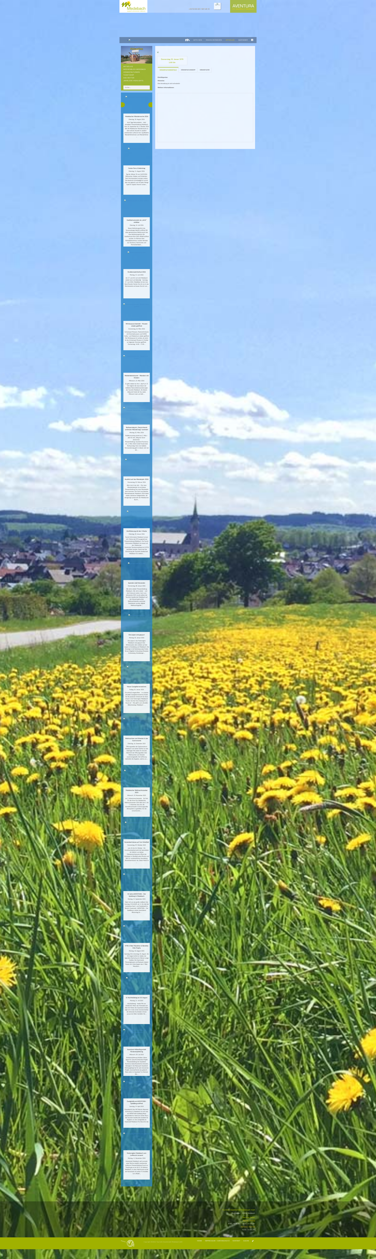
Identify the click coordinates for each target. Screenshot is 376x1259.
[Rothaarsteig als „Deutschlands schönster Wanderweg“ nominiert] (136, 416)
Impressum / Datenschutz (217, 1241)
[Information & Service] (251, 40)
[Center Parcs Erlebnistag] (136, 156)
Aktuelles (230, 40)
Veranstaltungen (131, 72)
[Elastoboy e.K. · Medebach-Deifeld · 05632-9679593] (128, 1243)
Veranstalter (205, 70)
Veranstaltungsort (188, 70)
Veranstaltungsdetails (168, 70)
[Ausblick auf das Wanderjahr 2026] (136, 467)
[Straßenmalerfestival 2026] (136, 260)
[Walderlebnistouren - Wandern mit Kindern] (136, 364)
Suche (246, 1241)
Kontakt (236, 1241)
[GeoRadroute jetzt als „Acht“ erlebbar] (136, 208)
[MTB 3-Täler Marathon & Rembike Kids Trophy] (136, 934)
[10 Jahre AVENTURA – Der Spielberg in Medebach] (136, 882)
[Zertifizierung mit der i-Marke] (136, 519)
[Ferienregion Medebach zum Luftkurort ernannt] (136, 1141)
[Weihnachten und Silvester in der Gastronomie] (136, 727)
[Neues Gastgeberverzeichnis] (136, 675)
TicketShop (128, 75)
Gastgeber (243, 40)
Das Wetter (128, 78)
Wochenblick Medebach (134, 69)
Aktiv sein (197, 40)
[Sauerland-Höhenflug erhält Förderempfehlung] (136, 1038)
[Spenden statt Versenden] (136, 571)
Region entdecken (214, 40)
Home (199, 1241)
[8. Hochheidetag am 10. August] (136, 986)
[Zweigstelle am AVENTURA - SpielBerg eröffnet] (136, 1089)
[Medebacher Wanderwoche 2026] (136, 105)
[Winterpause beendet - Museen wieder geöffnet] (136, 312)
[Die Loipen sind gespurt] (136, 623)
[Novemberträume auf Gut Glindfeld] (136, 830)
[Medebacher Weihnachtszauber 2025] (136, 778)
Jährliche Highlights (133, 81)
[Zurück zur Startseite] (187, 40)
